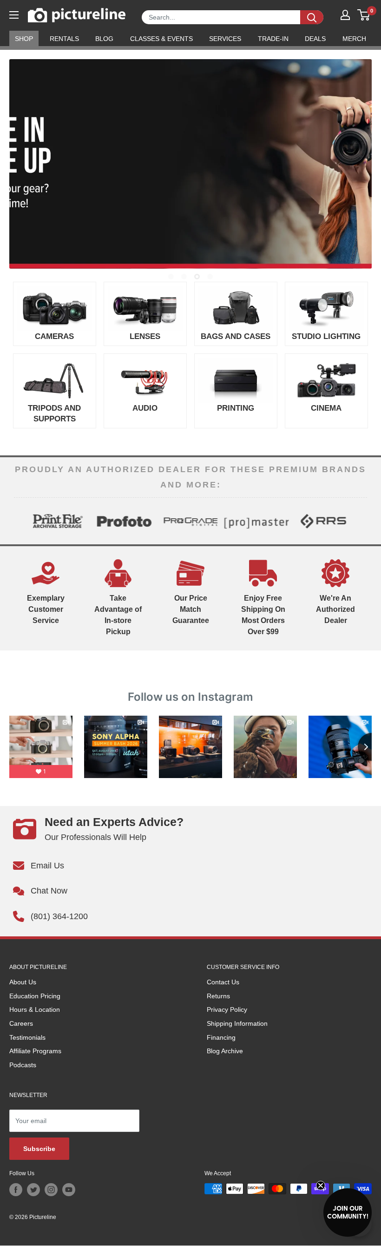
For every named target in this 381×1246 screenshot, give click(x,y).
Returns (218, 996)
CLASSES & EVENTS (161, 38)
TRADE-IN (273, 38)
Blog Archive (225, 1051)
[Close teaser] (320, 1185)
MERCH (354, 38)
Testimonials (27, 1037)
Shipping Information (237, 1023)
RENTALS (64, 38)
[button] (347, 1212)
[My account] (345, 15)
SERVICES (225, 38)
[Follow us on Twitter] (33, 1189)
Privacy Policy (227, 1009)
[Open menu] (14, 15)
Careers (21, 1023)
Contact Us (223, 982)
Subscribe (39, 1148)
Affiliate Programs (35, 1051)
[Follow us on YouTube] (68, 1189)
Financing (221, 1037)
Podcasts (22, 1065)
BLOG (104, 38)
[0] (364, 14)
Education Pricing (34, 996)
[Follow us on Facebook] (15, 1189)
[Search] (311, 17)
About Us (22, 982)
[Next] (360, 521)
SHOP (24, 38)
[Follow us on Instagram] (51, 1189)
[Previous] (21, 521)
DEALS (315, 38)
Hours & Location (34, 1009)
